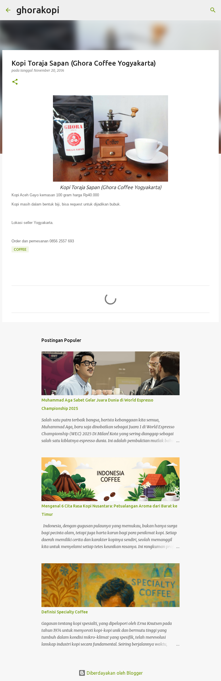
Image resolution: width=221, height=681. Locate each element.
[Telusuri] (67, 10)
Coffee (20, 249)
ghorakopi (38, 10)
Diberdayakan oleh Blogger (114, 673)
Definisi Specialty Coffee (64, 612)
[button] (15, 82)
